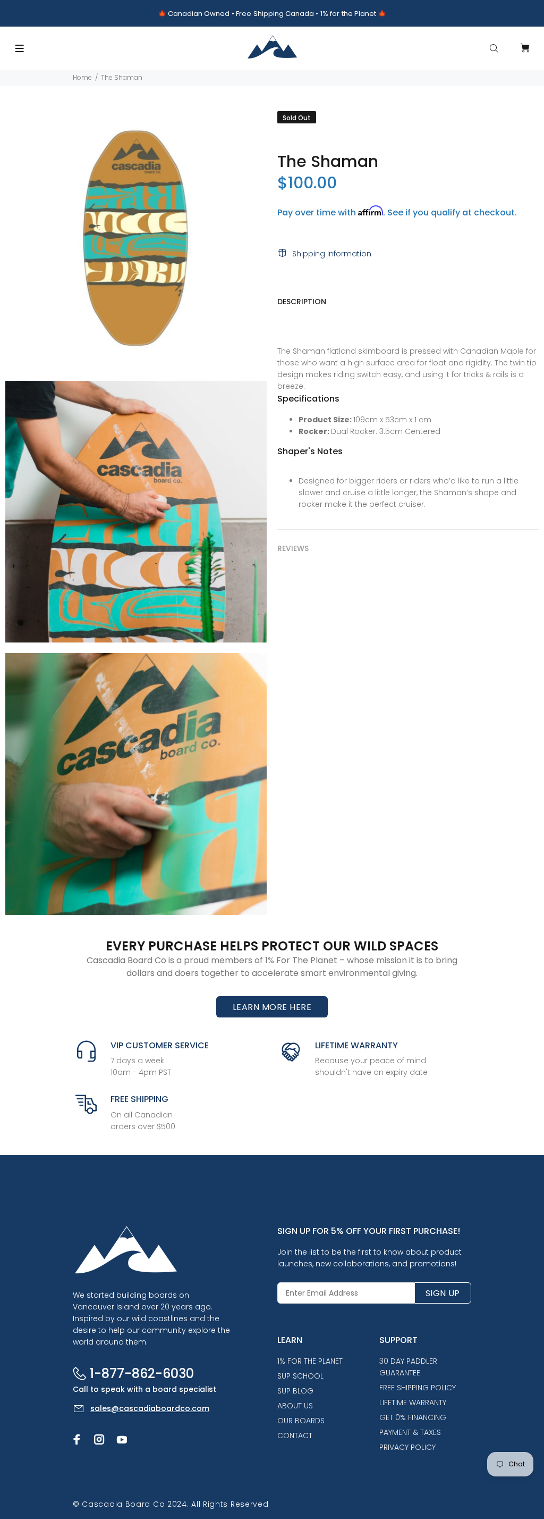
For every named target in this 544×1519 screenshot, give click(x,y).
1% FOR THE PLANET (310, 1361)
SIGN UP (443, 1293)
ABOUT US (295, 1405)
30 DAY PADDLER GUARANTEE (408, 1367)
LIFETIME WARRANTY (412, 1402)
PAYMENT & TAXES (410, 1432)
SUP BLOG (295, 1391)
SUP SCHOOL (300, 1376)
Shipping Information (331, 253)
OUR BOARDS (301, 1420)
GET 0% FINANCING (412, 1417)
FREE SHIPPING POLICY (417, 1387)
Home (82, 77)
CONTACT (294, 1435)
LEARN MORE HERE (272, 1007)
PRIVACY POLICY (407, 1447)
